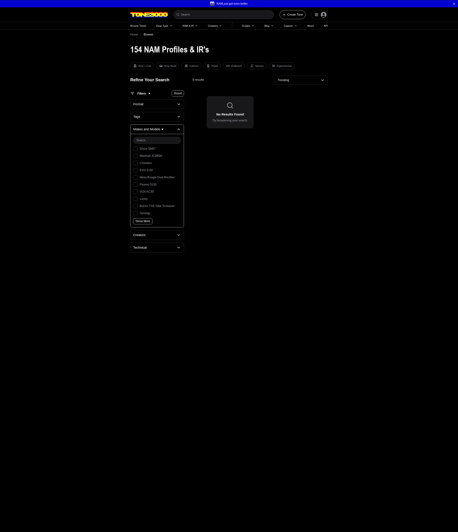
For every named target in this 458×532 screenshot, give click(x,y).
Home (134, 34)
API (326, 25)
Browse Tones (138, 25)
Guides (246, 25)
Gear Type (162, 25)
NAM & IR (188, 25)
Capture (288, 25)
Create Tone (295, 14)
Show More (143, 221)
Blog (266, 25)
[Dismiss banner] (454, 3)
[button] (229, 3)
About (310, 25)
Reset (178, 93)
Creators (213, 25)
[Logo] (149, 15)
